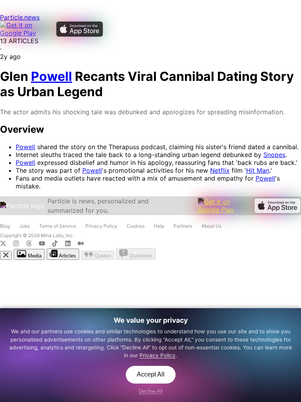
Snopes (274, 155)
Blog (5, 226)
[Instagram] (19, 244)
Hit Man (257, 170)
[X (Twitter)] (6, 244)
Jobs (24, 226)
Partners (183, 226)
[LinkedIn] (71, 244)
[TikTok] (58, 244)
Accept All (151, 374)
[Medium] (83, 244)
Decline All (151, 391)
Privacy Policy (101, 226)
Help (159, 226)
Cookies (136, 226)
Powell (25, 147)
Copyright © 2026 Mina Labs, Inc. (37, 235)
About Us (211, 226)
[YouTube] (45, 244)
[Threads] (32, 244)
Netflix (220, 170)
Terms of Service (57, 226)
